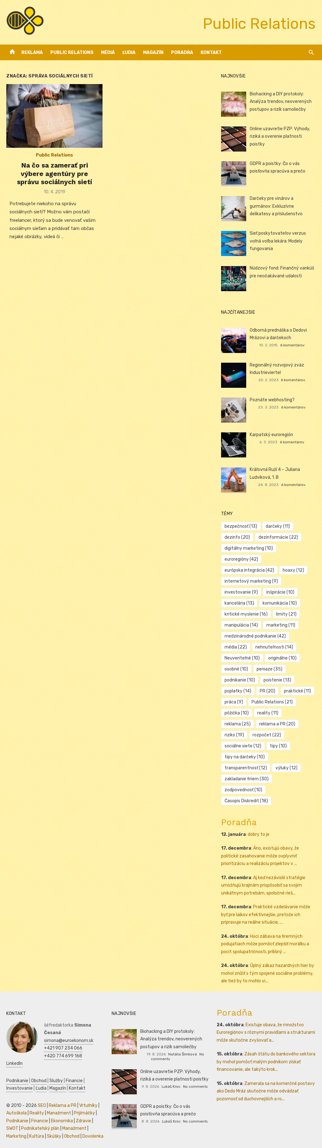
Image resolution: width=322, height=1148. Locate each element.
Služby (56, 1080)
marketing (280, 625)
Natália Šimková (182, 1054)
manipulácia (241, 625)
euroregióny (241, 559)
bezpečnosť (241, 526)
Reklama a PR (62, 1105)
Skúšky (54, 1136)
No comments (195, 1086)
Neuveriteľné (242, 658)
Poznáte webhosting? (272, 400)
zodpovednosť (243, 790)
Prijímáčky (84, 1113)
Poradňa (182, 52)
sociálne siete (243, 746)
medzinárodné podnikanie (255, 636)
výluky (286, 768)
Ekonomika (62, 1121)
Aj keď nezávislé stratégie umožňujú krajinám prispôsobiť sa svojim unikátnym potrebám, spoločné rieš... (263, 885)
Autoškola (16, 1113)
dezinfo (237, 537)
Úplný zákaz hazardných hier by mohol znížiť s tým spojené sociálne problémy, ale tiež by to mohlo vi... (267, 973)
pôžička (237, 713)
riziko (234, 735)
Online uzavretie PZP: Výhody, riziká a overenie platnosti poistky (280, 136)
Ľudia (129, 52)
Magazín (153, 52)
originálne (282, 658)
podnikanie (240, 680)
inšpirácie (280, 592)
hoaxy (293, 570)
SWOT (12, 1128)
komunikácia (280, 603)
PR (267, 691)
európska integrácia (249, 570)
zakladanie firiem (247, 779)
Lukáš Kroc (171, 1086)
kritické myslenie (246, 614)
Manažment (59, 1113)
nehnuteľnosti (274, 647)
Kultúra (36, 1136)
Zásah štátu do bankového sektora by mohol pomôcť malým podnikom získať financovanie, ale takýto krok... (266, 1061)
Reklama (32, 52)
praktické (297, 691)
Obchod (39, 1080)
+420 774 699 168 (63, 1056)
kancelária (239, 603)
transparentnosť (246, 768)
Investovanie (19, 1088)
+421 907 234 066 (63, 1048)
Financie (74, 1080)
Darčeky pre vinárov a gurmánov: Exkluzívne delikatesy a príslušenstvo (276, 206)
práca (234, 702)
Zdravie (83, 1121)
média (236, 647)
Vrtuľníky (88, 1105)
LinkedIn (14, 1063)
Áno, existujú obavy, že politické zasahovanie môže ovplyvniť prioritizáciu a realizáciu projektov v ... (260, 856)
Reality (37, 1113)
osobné (236, 669)
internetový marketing (251, 581)
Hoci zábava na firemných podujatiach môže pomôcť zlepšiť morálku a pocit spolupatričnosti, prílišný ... (265, 944)
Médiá (108, 52)
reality (267, 713)
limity (286, 614)
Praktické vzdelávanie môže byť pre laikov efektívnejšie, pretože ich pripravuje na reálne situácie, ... (265, 914)
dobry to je (258, 834)
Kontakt (211, 52)
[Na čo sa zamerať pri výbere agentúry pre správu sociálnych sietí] (54, 116)
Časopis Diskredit (246, 801)
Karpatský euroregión (271, 434)
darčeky (278, 526)
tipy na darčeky (245, 757)
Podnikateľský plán (40, 1128)
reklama (238, 724)
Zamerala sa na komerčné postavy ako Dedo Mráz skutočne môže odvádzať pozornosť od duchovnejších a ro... (266, 1091)
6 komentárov (292, 345)
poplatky (238, 691)
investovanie (241, 592)
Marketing (16, 1136)
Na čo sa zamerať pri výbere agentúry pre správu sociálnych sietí (54, 173)
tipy (278, 746)
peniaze (269, 669)
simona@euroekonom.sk (68, 1040)
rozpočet (267, 735)
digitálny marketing (249, 548)
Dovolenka (92, 1136)
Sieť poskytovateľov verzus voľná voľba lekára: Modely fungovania (278, 241)
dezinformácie (278, 537)
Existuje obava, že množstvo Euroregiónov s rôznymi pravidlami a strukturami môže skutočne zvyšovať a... (266, 1032)
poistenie (277, 680)
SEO (42, 1105)
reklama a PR (277, 724)
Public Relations (71, 52)
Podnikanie (17, 1080)
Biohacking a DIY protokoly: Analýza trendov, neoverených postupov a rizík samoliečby (281, 101)
